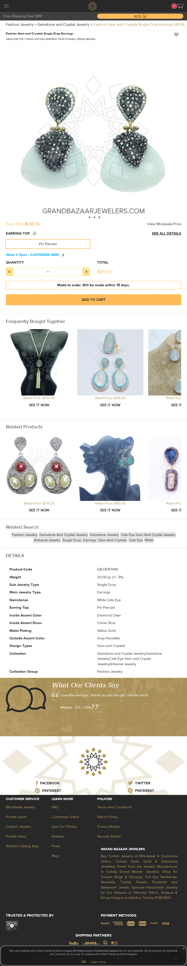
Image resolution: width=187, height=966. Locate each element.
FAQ (55, 807)
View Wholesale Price (164, 224)
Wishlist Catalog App (22, 846)
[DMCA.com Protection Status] (12, 926)
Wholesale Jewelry (20, 807)
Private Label (16, 817)
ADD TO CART (94, 299)
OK (83, 962)
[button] (180, 6)
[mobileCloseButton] (6, 6)
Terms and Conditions (114, 807)
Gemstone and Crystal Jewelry (63, 535)
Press (56, 846)
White (149, 540)
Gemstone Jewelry (104, 535)
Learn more (98, 962)
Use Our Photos (64, 826)
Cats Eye (136, 540)
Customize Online (65, 817)
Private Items (16, 836)
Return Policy (107, 817)
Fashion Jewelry (24, 535)
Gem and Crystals (112, 540)
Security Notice (109, 836)
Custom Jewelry (18, 826)
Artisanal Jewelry (47, 540)
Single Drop (72, 540)
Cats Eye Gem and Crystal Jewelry (148, 535)
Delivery (58, 836)
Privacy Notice (108, 826)
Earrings (90, 540)
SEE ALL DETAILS (166, 233)
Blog (55, 856)
